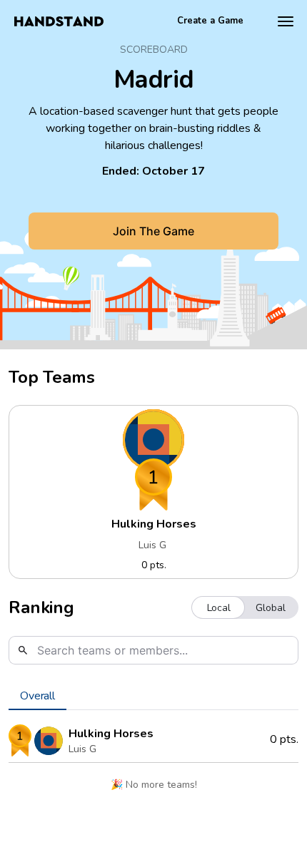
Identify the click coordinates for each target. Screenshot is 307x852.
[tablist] (153, 696)
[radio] (219, 607)
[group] (244, 607)
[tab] (37, 696)
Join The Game (153, 231)
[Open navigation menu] (285, 21)
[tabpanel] (153, 762)
